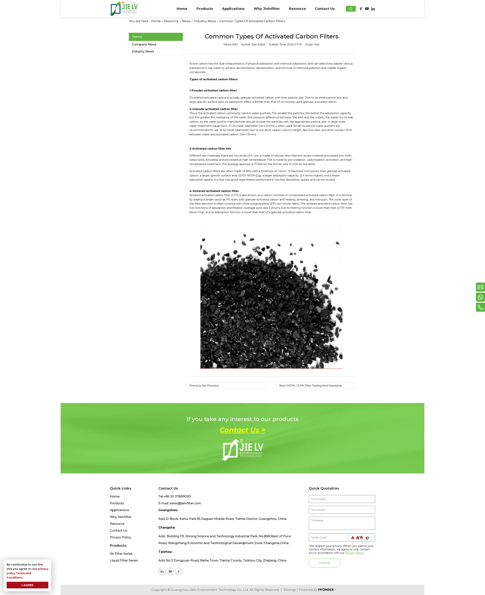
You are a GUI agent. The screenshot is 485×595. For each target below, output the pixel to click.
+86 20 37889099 (177, 496)
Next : (310, 385)
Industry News (143, 51)
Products (117, 503)
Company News (144, 44)
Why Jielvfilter (120, 517)
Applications (119, 510)
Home (115, 496)
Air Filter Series (121, 553)
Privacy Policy (120, 537)
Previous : (204, 385)
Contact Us (118, 530)
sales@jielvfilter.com (185, 503)
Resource (117, 524)
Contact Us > (242, 430)
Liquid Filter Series (124, 560)
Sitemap (289, 589)
